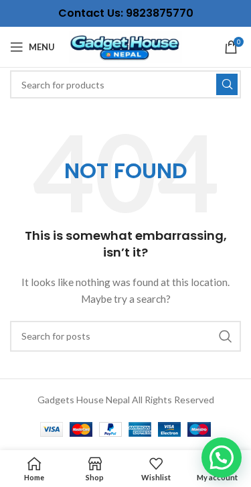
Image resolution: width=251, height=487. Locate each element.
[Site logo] (126, 46)
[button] (221, 457)
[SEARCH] (227, 84)
